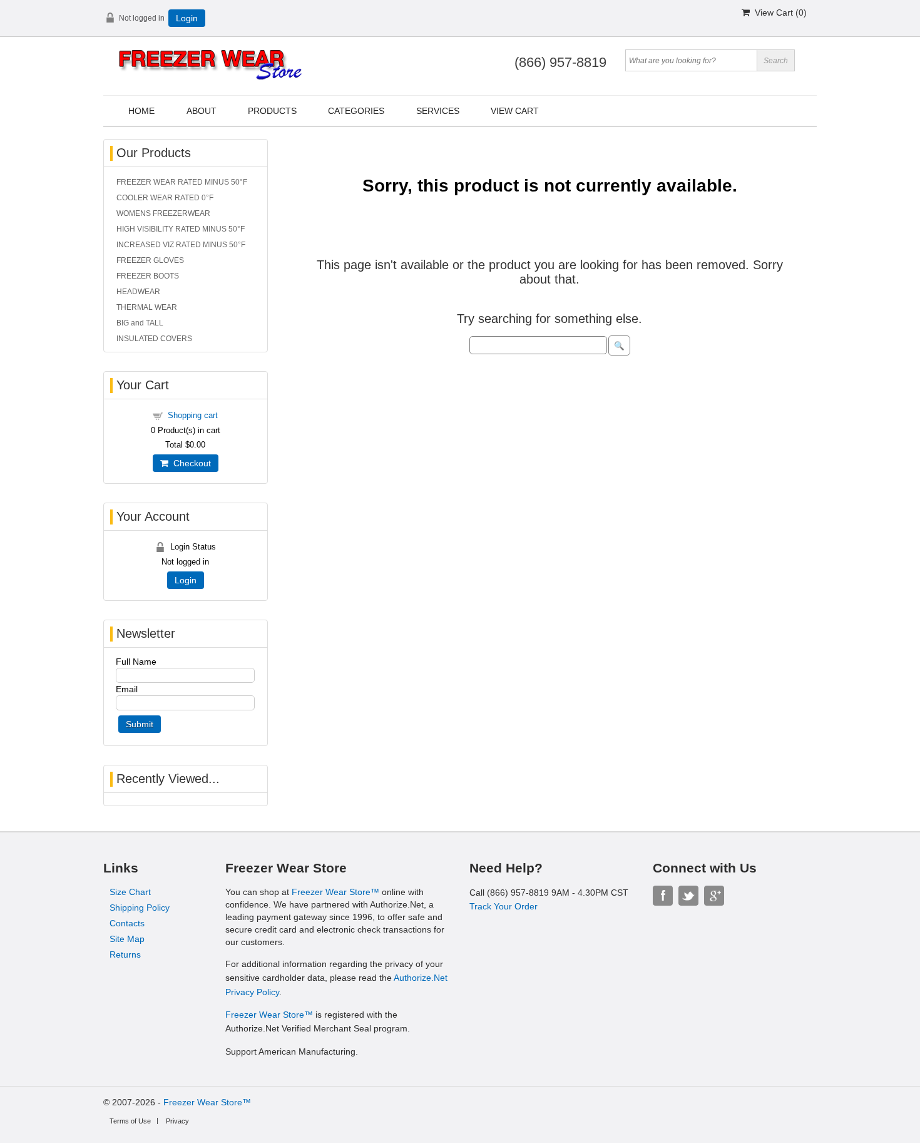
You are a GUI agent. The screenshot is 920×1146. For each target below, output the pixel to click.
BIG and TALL (139, 323)
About (202, 111)
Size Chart (130, 892)
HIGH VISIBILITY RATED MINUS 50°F (180, 229)
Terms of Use (130, 1121)
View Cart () (778, 13)
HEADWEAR (138, 291)
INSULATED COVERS (154, 338)
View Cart (515, 111)
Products (272, 111)
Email (127, 689)
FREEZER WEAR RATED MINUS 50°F (181, 182)
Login (187, 18)
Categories (356, 111)
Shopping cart (193, 415)
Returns (125, 954)
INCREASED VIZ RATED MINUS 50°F (180, 244)
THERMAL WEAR (146, 307)
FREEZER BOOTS (147, 276)
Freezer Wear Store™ (335, 892)
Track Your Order (503, 906)
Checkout (189, 463)
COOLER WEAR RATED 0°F (164, 197)
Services (437, 111)
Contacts (127, 923)
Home (141, 111)
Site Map (127, 939)
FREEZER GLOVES (150, 260)
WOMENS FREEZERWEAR (163, 213)
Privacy (177, 1121)
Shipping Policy (140, 908)
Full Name (136, 662)
